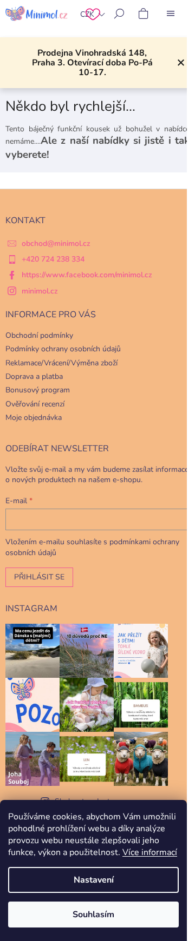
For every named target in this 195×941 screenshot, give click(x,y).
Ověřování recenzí (34, 404)
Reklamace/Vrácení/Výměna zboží (61, 363)
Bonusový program (37, 390)
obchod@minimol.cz (56, 243)
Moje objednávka (33, 417)
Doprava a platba (34, 376)
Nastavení (94, 880)
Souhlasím (93, 914)
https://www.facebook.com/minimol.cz (87, 275)
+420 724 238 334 (53, 259)
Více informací (149, 852)
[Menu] (170, 13)
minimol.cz (40, 291)
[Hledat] (119, 13)
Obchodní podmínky (39, 335)
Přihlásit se (39, 577)
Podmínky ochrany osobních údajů (63, 349)
